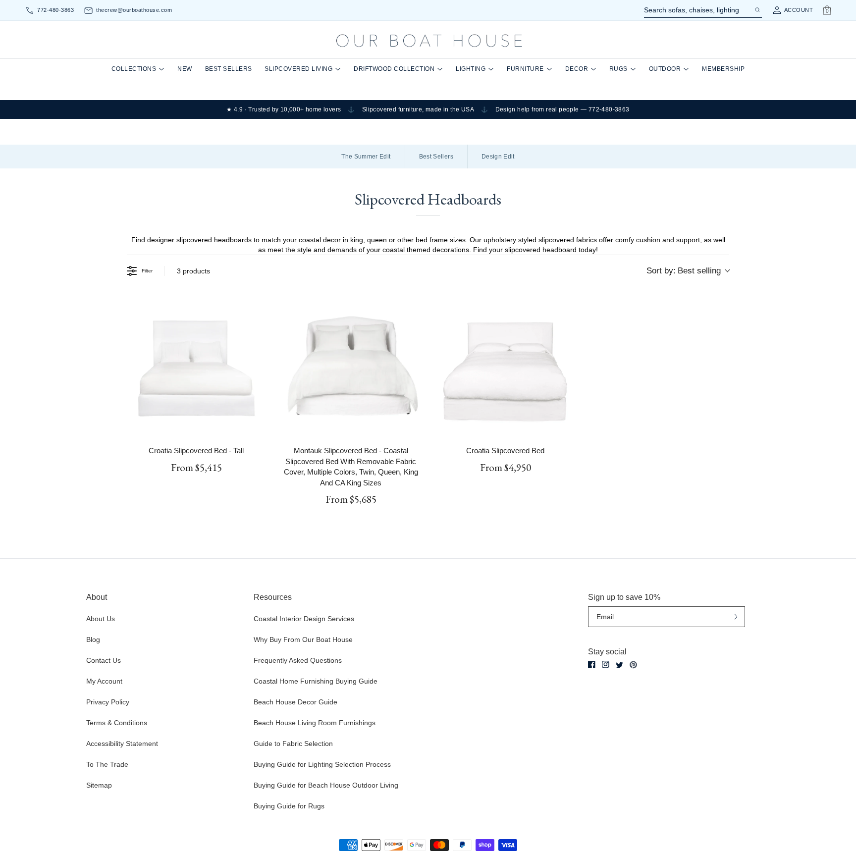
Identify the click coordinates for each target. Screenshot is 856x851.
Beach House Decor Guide (295, 702)
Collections (134, 69)
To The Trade (107, 764)
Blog (93, 639)
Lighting (470, 69)
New (184, 69)
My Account (104, 681)
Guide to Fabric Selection (293, 743)
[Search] (757, 10)
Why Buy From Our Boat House (303, 639)
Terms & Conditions (116, 723)
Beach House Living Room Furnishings (314, 723)
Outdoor (665, 69)
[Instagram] (605, 664)
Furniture (525, 69)
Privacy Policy (107, 702)
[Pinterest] (633, 665)
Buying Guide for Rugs (289, 806)
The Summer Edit (365, 156)
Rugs (618, 69)
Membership (723, 69)
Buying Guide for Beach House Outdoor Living (326, 785)
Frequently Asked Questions (298, 660)
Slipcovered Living (298, 69)
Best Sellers (228, 69)
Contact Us (103, 660)
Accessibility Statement (122, 743)
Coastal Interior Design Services (304, 619)
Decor (576, 69)
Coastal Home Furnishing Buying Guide (315, 681)
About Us (100, 619)
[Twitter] (619, 665)
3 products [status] (193, 271)
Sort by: (683, 270)
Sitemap (99, 785)
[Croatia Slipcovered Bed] (505, 368)
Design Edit (498, 156)
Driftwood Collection (394, 69)
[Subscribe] (736, 616)
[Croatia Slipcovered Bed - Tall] (196, 368)
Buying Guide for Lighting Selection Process (322, 764)
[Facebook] (591, 664)
